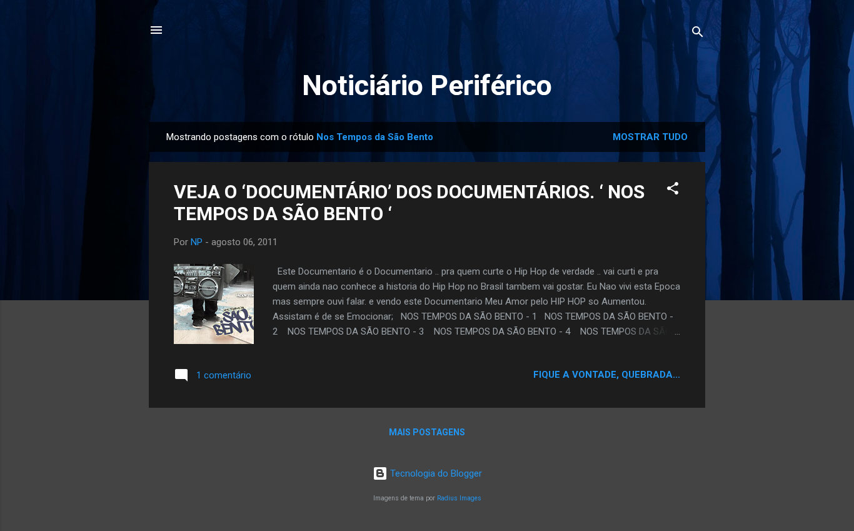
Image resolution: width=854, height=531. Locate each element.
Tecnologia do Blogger (435, 473)
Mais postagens (427, 432)
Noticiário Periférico (427, 85)
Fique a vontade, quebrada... (606, 374)
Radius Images (459, 498)
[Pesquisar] (697, 34)
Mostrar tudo (650, 137)
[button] (672, 190)
